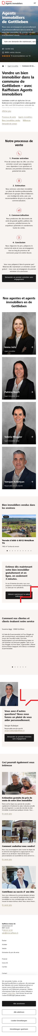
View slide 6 (20, 550)
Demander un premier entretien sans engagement (19, 278)
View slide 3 (12, 550)
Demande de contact (9, 124)
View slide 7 (23, 550)
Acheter (4, 944)
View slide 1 (7, 550)
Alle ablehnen (19, 1012)
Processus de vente (9, 117)
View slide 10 (30, 550)
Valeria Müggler (13, 437)
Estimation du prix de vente (10, 952)
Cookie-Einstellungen (19, 1021)
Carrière (4, 967)
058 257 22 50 (7, 930)
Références (27, 120)
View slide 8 (25, 550)
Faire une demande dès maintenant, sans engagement (20, 42)
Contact (4, 973)
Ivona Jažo (10, 347)
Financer (4, 959)
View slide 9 (28, 550)
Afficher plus (6, 111)
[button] (34, 3)
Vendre (4, 948)
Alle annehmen (19, 1004)
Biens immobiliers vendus (11, 120)
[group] (8, 49)
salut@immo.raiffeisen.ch (10, 933)
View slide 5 (17, 550)
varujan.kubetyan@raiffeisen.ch (15, 730)
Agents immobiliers (25, 117)
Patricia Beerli (12, 392)
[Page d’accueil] (3, 66)
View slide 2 (9, 550)
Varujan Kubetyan (14, 481)
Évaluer (4, 940)
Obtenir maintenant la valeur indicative (19, 595)
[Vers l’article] (19, 783)
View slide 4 (15, 550)
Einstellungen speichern (19, 1029)
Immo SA (5, 963)
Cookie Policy (11, 993)
